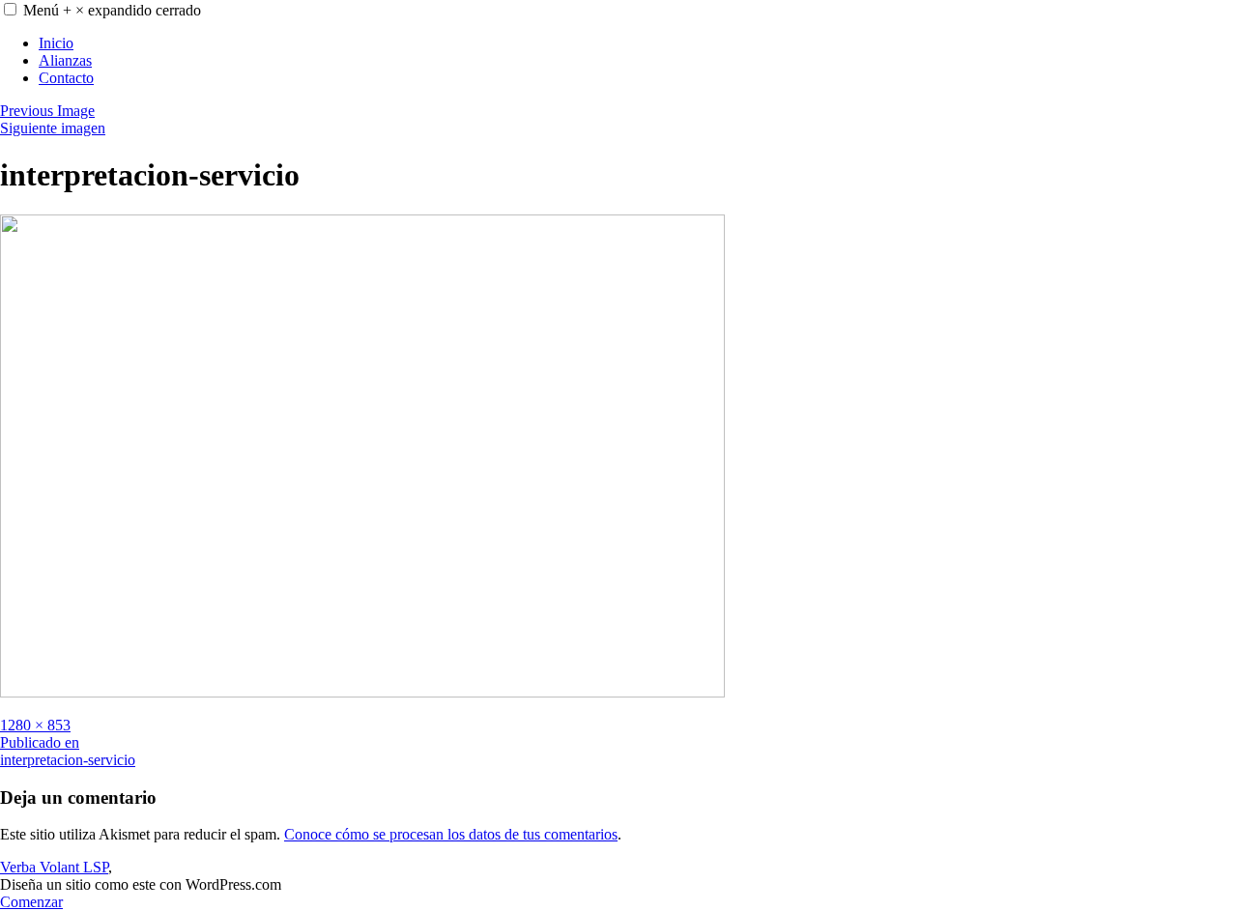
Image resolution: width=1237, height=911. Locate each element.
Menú (112, 10)
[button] (10, 9)
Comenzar (31, 902)
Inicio (56, 43)
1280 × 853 (35, 725)
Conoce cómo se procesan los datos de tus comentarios (451, 834)
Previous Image (47, 110)
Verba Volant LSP (54, 867)
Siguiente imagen (52, 128)
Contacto (66, 78)
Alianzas (65, 60)
